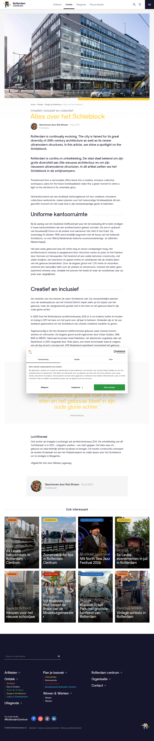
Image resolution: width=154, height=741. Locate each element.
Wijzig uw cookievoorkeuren (71, 728)
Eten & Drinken (13, 687)
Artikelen (57, 4)
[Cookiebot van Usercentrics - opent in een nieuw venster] (115, 352)
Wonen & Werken (56, 693)
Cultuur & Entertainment (17, 697)
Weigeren (44, 387)
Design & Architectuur (16, 693)
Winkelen (11, 683)
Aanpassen (75, 387)
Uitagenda (81, 4)
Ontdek (69, 4)
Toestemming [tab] (43, 359)
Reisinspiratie (51, 680)
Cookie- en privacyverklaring (48, 728)
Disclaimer (33, 728)
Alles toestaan (109, 387)
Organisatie (100, 679)
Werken (48, 701)
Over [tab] (111, 359)
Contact (97, 685)
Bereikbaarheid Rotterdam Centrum (60, 687)
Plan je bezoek (97, 4)
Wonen (48, 698)
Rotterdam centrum (105, 672)
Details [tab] (77, 359)
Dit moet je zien (52, 684)
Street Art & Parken (15, 690)
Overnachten (50, 677)
